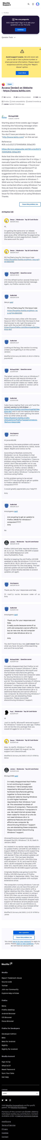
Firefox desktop (8, 1010)
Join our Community (10, 989)
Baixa (4, 1006)
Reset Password (8, 1069)
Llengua (4, 1089)
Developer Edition (9, 1034)
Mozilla (7, 964)
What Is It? (6, 1066)
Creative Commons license (27, 1116)
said (11, 302)
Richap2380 (13, 116)
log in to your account (22, 941)
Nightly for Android (10, 1049)
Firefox (6, 13)
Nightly (5, 1045)
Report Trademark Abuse (12, 978)
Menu (33, 4)
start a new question (25, 944)
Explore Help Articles (10, 993)
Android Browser (8, 1014)
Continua (20, 30)
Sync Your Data (8, 1073)
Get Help (5, 1077)
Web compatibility (18, 101)
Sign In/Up (6, 1062)
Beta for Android (8, 1042)
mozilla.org (6, 1122)
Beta (3, 1038)
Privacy (5, 1129)
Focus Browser (8, 1021)
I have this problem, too (30, 204)
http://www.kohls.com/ (13, 137)
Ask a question (24, 933)
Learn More (22, 73)
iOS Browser (7, 1017)
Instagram (10, 1100)
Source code (7, 982)
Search (28, 4)
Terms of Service (8, 1125)
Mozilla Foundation (19, 1108)
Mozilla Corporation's (14, 1105)
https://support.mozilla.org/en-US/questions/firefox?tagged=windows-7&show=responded (20, 420)
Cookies (5, 1133)
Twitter (5, 986)
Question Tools (7, 37)
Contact (5, 1137)
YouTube (6, 1100)
